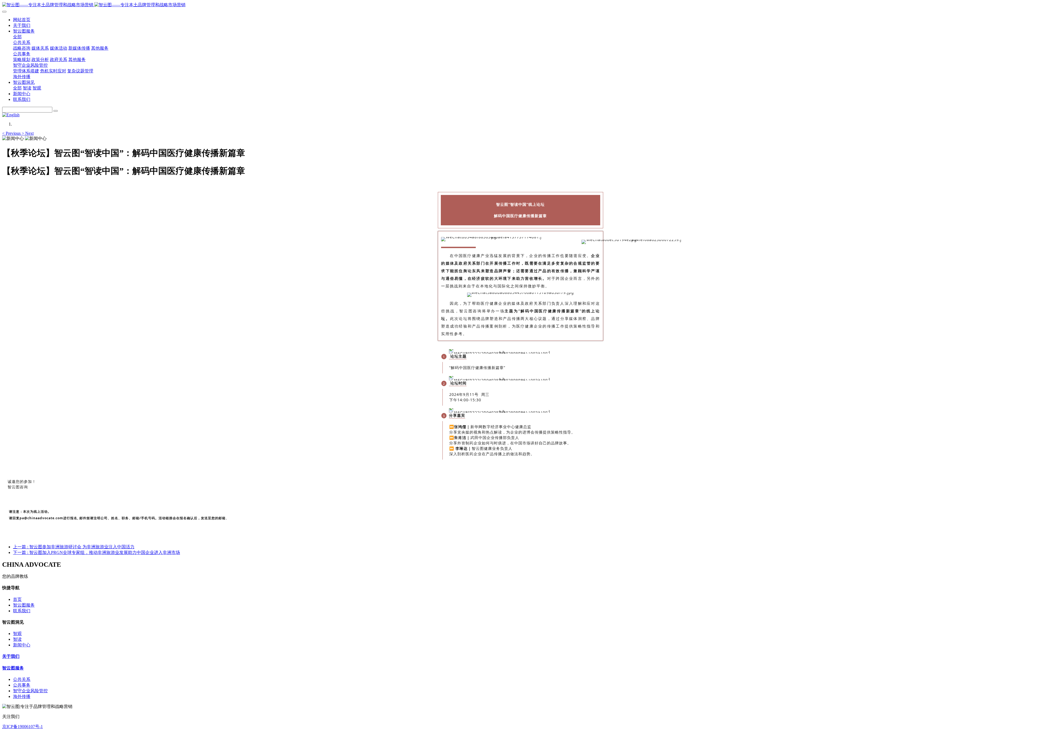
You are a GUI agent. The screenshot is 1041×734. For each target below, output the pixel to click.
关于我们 (11, 656)
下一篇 (96, 552)
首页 (17, 599)
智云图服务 (24, 605)
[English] (11, 115)
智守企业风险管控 (30, 690)
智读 (17, 639)
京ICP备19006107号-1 (22, 726)
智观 (17, 633)
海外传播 (21, 696)
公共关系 (21, 679)
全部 (17, 36)
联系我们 (21, 610)
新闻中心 (21, 645)
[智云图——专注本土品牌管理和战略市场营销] (520, 5)
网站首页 (21, 19)
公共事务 (21, 685)
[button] (12, 133)
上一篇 (73, 546)
